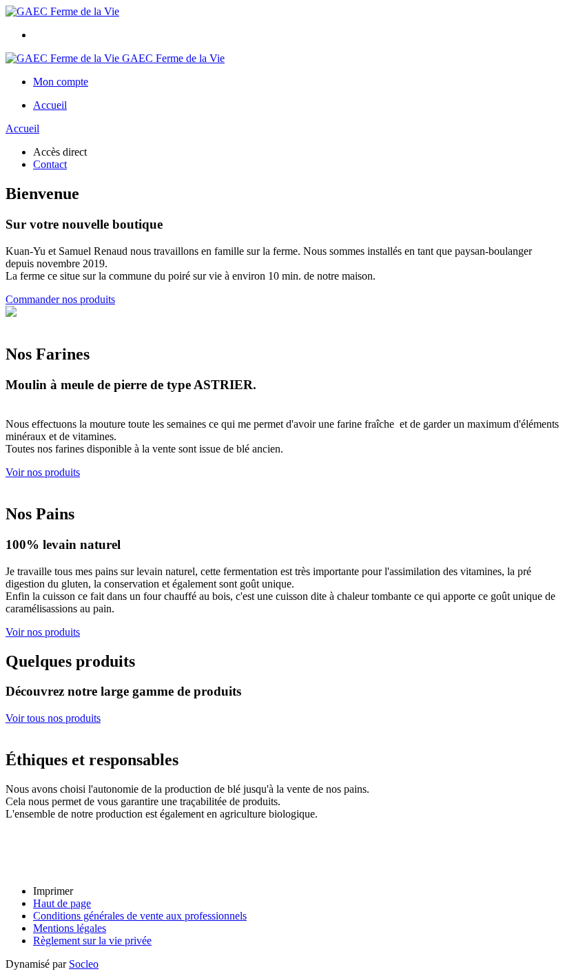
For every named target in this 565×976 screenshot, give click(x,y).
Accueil (50, 105)
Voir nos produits (43, 472)
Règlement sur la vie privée (92, 940)
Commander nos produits (60, 299)
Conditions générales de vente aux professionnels (140, 916)
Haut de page (62, 903)
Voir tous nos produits (53, 718)
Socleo (84, 964)
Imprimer (53, 891)
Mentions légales (69, 928)
